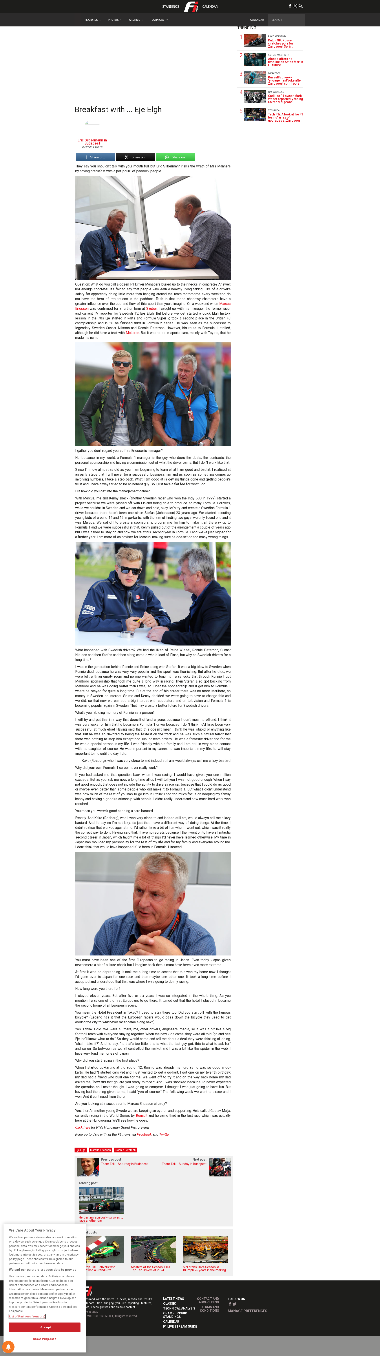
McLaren (132, 333)
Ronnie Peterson (125, 1150)
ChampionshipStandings (175, 1315)
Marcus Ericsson (100, 1150)
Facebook (144, 1134)
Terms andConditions (209, 1308)
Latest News (173, 1298)
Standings (170, 6)
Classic (169, 1303)
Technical (274, 110)
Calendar (210, 6)
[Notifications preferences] (8, 1347)
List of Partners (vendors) (27, 1316)
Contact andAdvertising (208, 1300)
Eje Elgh (81, 1150)
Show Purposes (45, 1339)
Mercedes (274, 73)
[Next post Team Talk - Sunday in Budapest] (193, 1175)
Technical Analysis (179, 1308)
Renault (141, 1115)
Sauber (151, 308)
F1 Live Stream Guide (180, 1326)
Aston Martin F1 (278, 55)
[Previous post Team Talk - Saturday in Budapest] (114, 1175)
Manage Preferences (247, 1311)
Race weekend (277, 36)
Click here (82, 1127)
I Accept (44, 1327)
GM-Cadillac (276, 92)
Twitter (164, 1134)
